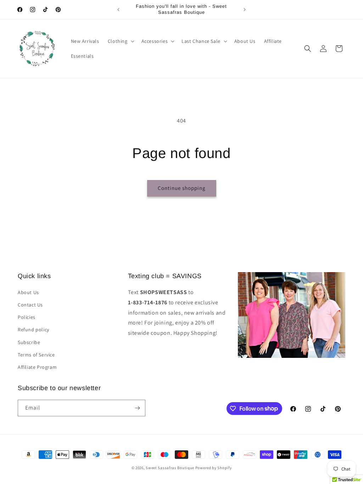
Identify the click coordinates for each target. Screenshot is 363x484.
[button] (120, 41)
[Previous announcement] (118, 9)
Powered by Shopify (213, 467)
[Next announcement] (244, 9)
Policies (26, 317)
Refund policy (33, 329)
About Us (28, 292)
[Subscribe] (137, 408)
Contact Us (30, 305)
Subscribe (29, 342)
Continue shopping (182, 188)
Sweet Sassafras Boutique (170, 467)
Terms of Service (36, 354)
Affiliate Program (37, 367)
